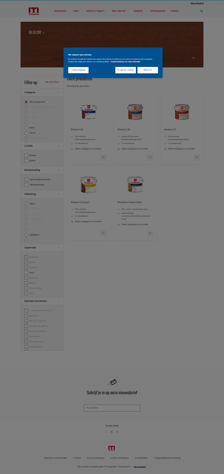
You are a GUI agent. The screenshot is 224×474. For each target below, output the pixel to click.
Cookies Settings (78, 70)
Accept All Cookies (126, 70)
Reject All (148, 70)
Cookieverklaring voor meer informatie (125, 62)
